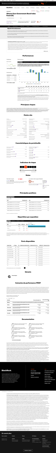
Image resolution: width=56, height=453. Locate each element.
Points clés (22, 26)
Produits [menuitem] (22, 7)
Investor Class (9, 245)
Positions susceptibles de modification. (12, 213)
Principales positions (35, 26)
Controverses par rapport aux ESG (13, 349)
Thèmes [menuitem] (27, 7)
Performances (15, 26)
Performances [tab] (20, 59)
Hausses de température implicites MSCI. (23, 349)
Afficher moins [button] (46, 51)
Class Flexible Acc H (10, 249)
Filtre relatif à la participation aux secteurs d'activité (30, 348)
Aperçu (9, 26)
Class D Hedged (9, 247)
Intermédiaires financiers (46, 0)
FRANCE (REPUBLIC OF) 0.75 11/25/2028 (13, 202)
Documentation (45, 26)
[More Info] (40, 21)
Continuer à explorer (28, 450)
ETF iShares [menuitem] (32, 7)
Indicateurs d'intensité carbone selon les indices (16, 348)
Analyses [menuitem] (37, 7)
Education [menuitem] (42, 7)
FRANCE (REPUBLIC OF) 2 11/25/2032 (35, 202)
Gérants (28, 26)
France (53, 0)
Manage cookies (47, 383)
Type (7, 224)
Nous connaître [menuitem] (17, 7)
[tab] (12, 64)
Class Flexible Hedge (10, 251)
